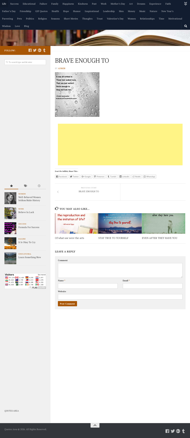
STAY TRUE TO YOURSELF (113, 238)
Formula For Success (28, 227)
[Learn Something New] (10, 258)
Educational (29, 3)
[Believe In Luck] (10, 213)
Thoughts (87, 18)
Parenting (7, 18)
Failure (43, 3)
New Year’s (167, 11)
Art (131, 3)
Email (126, 280)
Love (17, 26)
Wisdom (6, 26)
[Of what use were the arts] (76, 223)
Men (121, 11)
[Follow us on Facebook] (30, 50)
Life (4, 3)
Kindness (83, 3)
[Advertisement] (120, 144)
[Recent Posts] (39, 186)
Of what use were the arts (69, 238)
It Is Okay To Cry (26, 242)
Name (61, 280)
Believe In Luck (26, 212)
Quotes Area (11, 410)
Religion (42, 18)
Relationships (147, 18)
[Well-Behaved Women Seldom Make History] (10, 198)
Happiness (68, 3)
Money (131, 11)
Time (161, 18)
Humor (77, 11)
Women (132, 18)
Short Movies (71, 18)
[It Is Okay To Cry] (10, 243)
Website (62, 291)
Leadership (109, 11)
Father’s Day (9, 11)
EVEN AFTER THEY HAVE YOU (159, 238)
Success (14, 3)
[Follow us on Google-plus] (39, 50)
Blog (26, 26)
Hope (66, 11)
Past (94, 3)
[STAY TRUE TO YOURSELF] (120, 223)
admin (61, 68)
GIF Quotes (41, 11)
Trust (100, 18)
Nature (153, 11)
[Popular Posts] (11, 186)
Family (54, 3)
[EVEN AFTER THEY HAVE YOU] (163, 223)
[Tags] (25, 186)
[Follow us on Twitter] (35, 50)
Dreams (141, 3)
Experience (155, 3)
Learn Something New (29, 257)
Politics (30, 18)
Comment (63, 260)
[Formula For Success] (10, 228)
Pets (19, 18)
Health (55, 11)
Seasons (55, 18)
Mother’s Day (118, 3)
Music (142, 11)
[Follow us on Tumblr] (44, 50)
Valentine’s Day (115, 18)
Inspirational (92, 11)
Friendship (25, 11)
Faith (168, 3)
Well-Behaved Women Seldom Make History (29, 199)
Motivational (175, 18)
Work (103, 3)
